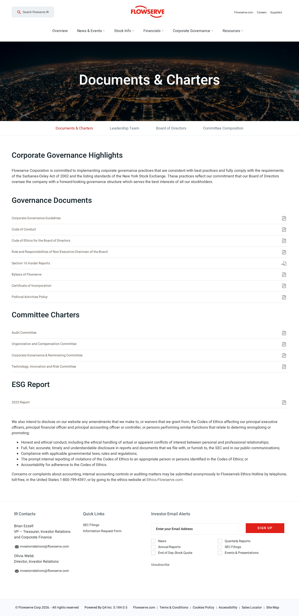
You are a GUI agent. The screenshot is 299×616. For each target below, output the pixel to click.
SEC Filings (91, 525)
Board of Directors (171, 128)
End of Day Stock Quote (175, 553)
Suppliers (277, 12)
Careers (262, 12)
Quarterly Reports (237, 541)
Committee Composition (223, 128)
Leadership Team (124, 128)
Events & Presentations (242, 553)
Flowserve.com (244, 12)
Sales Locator (252, 607)
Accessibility (228, 607)
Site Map (272, 607)
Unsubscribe (160, 564)
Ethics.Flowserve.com (164, 480)
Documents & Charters (74, 128)
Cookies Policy (203, 607)
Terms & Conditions (174, 607)
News (162, 541)
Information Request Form (102, 531)
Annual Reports (169, 547)
